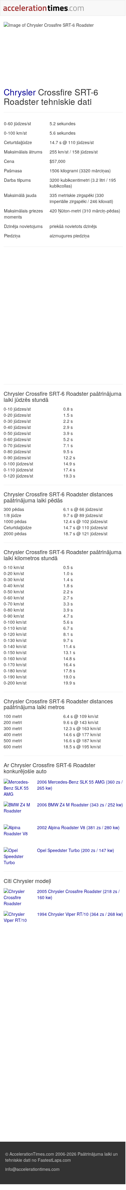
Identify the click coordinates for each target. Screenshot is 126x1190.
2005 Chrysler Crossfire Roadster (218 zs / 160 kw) (78, 894)
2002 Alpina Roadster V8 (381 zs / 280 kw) (78, 827)
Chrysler (20, 92)
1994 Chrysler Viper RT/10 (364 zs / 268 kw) (80, 914)
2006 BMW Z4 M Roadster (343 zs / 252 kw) (80, 805)
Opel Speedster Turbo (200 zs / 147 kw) (75, 850)
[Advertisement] (62, 315)
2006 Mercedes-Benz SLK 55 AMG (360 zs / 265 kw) (80, 785)
